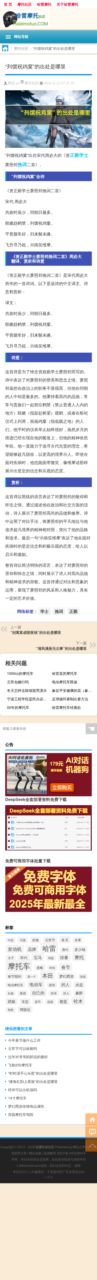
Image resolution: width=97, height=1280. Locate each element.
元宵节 (50, 939)
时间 (52, 968)
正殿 (74, 155)
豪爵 (79, 992)
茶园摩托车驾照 (20, 1114)
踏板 (12, 1001)
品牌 (32, 949)
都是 (63, 1001)
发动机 (15, 949)
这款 (50, 1002)
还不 (38, 1001)
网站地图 (35, 1153)
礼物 (10, 993)
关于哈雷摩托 (67, 4)
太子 (11, 957)
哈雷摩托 (44, 4)
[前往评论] (91, 1132)
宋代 (23, 957)
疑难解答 (50, 1153)
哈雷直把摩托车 (64, 673)
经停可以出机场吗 (22, 1089)
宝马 (38, 957)
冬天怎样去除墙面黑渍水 (27, 690)
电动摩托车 (15, 985)
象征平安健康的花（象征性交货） (74, 690)
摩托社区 (24, 4)
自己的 (38, 993)
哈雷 (49, 948)
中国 (10, 940)
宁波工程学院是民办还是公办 (29, 698)
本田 (47, 975)
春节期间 (14, 976)
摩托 (79, 957)
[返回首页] (91, 1119)
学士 (83, 155)
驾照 (10, 1010)
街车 (54, 993)
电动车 (36, 984)
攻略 (39, 967)
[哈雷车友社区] (48, 19)
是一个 (31, 976)
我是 (51, 958)
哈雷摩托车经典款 (66, 707)
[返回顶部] (91, 1145)
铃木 (78, 1001)
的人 (65, 984)
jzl (18, 83)
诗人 (66, 993)
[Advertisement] (48, 1231)
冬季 (78, 940)
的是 (79, 984)
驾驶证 (25, 1009)
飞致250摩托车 (20, 1064)
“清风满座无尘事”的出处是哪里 (61, 648)
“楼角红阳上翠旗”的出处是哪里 (33, 1081)
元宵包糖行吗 (18, 681)
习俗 (23, 940)
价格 (35, 939)
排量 (64, 957)
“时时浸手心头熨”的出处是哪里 (33, 1073)
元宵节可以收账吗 (22, 1048)
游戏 (83, 976)
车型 (25, 1001)
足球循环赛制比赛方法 (70, 698)
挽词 (22, 164)
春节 (65, 967)
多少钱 (79, 949)
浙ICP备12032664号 (71, 1153)
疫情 (52, 985)
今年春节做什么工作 (24, 1040)
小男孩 (48, 1177)
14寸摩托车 (17, 1097)
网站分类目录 (82, 1147)
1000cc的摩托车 (20, 673)
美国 (23, 993)
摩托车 (19, 965)
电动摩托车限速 (64, 681)
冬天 (65, 939)
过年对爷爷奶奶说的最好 (28, 1056)
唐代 (65, 949)
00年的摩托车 (18, 707)
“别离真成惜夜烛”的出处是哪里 (35, 632)
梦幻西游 (66, 976)
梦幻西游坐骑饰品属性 (26, 1106)
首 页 (8, 4)
